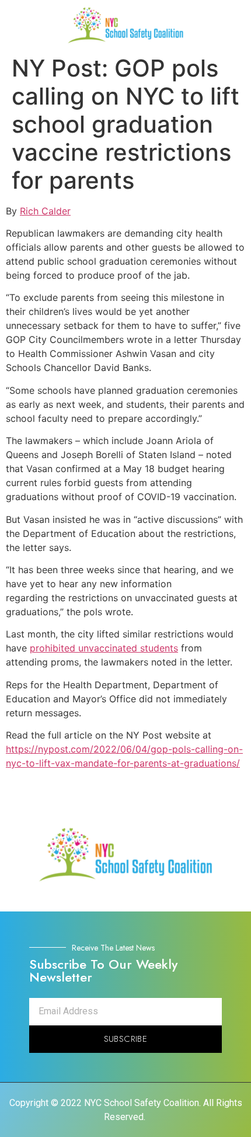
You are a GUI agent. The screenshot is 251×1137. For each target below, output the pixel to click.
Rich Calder (45, 211)
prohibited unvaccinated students (104, 648)
